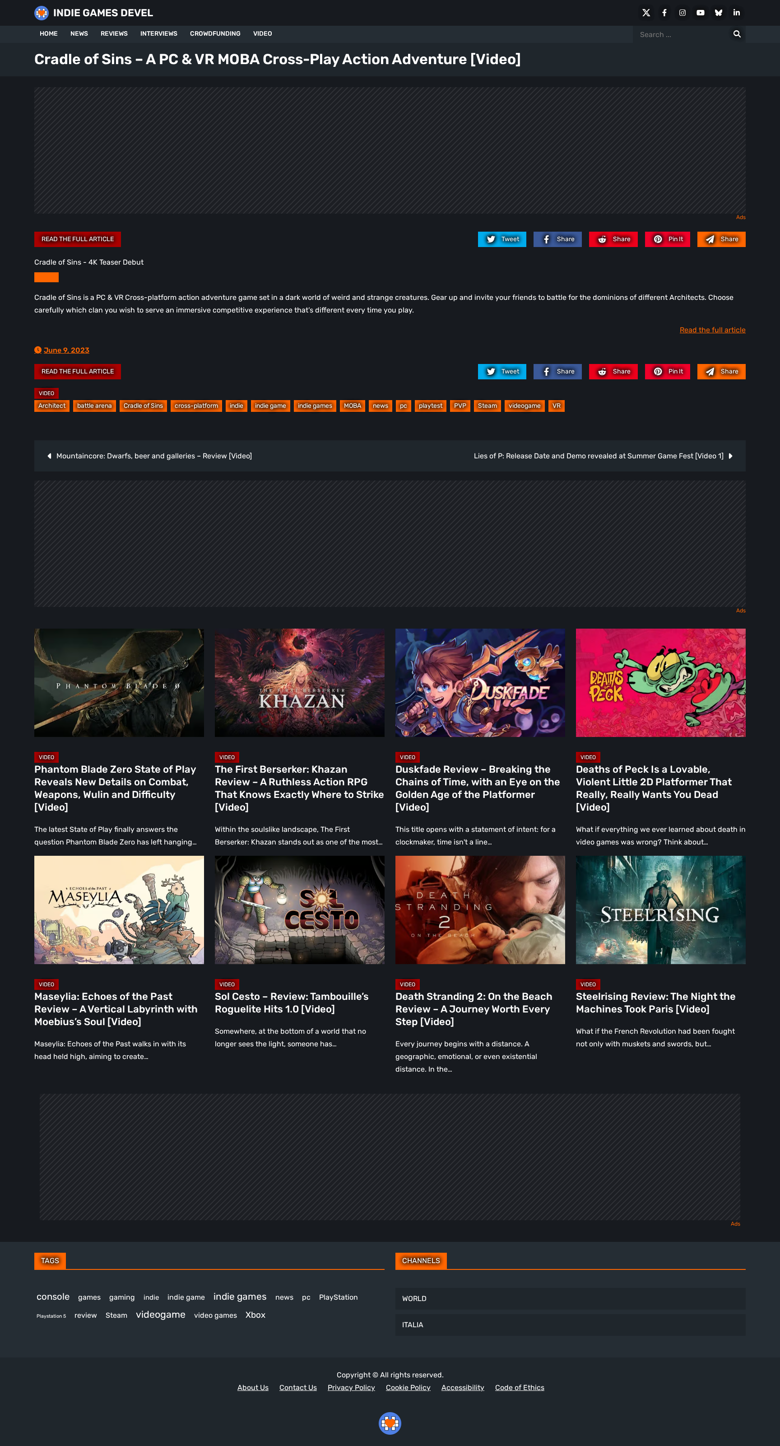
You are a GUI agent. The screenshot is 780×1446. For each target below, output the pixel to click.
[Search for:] (737, 34)
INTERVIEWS (158, 33)
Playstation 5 (51, 1316)
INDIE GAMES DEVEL (103, 13)
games (89, 1297)
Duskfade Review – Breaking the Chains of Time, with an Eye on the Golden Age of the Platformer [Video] (477, 788)
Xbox (255, 1315)
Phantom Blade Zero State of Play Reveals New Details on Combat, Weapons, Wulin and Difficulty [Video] (115, 788)
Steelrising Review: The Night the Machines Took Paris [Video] (656, 1002)
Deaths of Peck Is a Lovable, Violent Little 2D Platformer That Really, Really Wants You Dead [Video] (654, 788)
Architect (51, 406)
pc (403, 406)
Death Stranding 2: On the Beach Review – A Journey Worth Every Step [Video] (473, 1009)
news (380, 406)
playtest (430, 406)
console (53, 1296)
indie (236, 406)
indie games (315, 406)
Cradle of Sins (143, 406)
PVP (460, 406)
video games (215, 1315)
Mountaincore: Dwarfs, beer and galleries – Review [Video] (154, 456)
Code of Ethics (519, 1387)
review (85, 1315)
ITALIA (412, 1324)
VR (556, 406)
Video (46, 393)
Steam (487, 406)
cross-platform (196, 406)
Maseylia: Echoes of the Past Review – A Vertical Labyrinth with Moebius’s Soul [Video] (116, 1009)
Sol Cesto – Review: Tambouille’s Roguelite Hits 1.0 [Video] (292, 1002)
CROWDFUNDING (215, 33)
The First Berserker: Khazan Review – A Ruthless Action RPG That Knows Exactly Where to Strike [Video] (299, 788)
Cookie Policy (408, 1387)
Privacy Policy (351, 1387)
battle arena (94, 406)
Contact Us (298, 1387)
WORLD (414, 1298)
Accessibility (462, 1387)
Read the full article (78, 239)
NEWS (79, 33)
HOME (49, 33)
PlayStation (338, 1297)
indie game (270, 406)
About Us (253, 1387)
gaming (122, 1297)
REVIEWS (114, 33)
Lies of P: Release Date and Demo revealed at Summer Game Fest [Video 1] (599, 456)
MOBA (352, 406)
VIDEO (262, 33)
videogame (525, 406)
